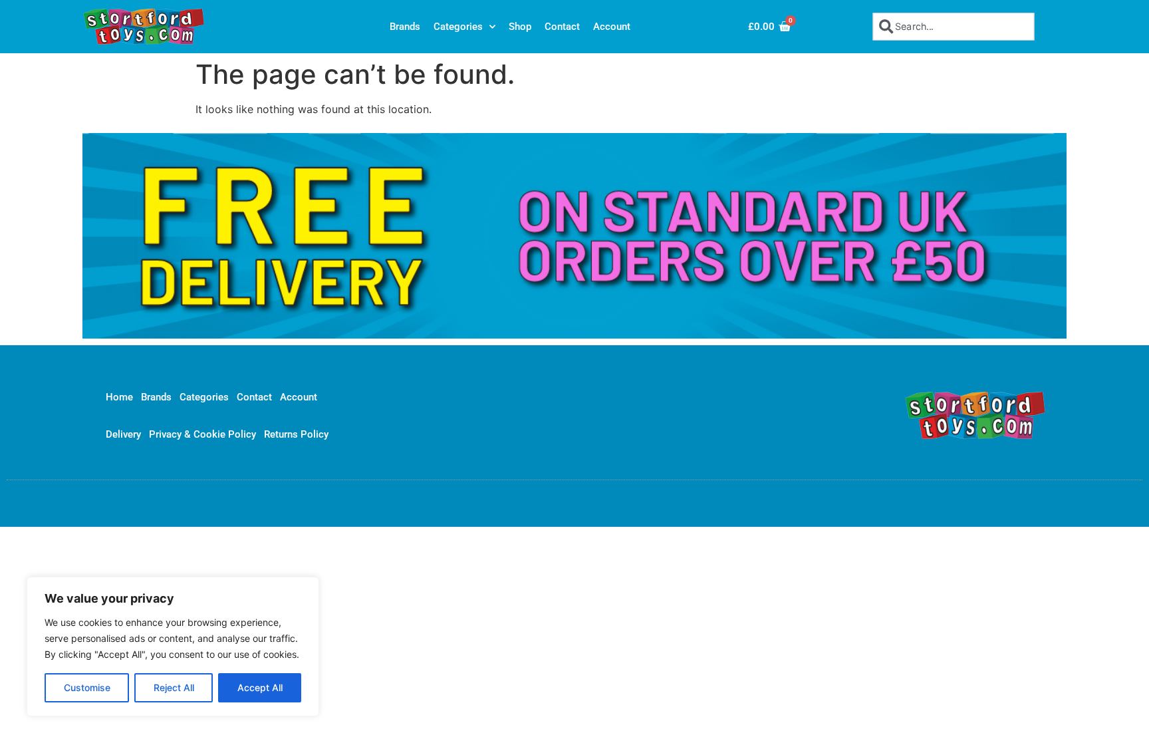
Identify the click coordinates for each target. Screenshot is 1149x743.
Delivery (123, 434)
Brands (405, 27)
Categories (458, 27)
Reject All (174, 687)
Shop (520, 27)
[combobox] (954, 26)
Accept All (260, 687)
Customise (87, 687)
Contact (562, 27)
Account (611, 27)
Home (119, 397)
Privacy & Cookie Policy (202, 434)
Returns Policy (296, 434)
